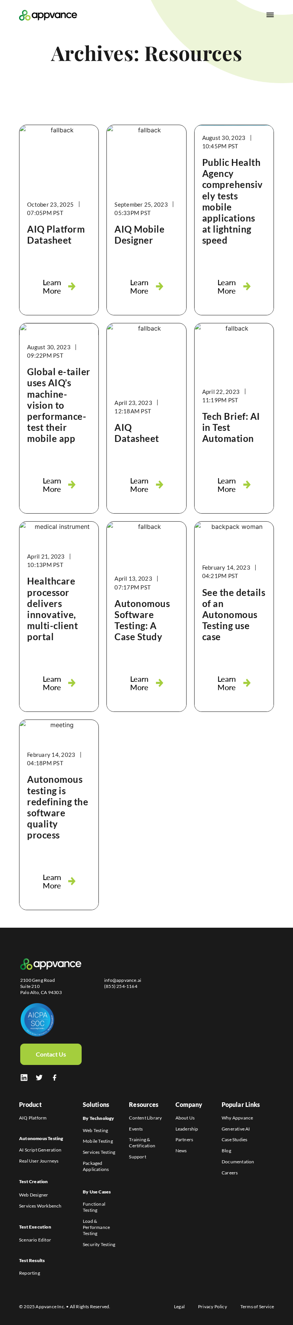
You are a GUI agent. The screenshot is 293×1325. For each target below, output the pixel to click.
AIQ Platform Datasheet (56, 234)
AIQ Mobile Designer (139, 234)
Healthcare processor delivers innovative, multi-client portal (52, 608)
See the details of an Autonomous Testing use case (234, 614)
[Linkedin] (24, 1077)
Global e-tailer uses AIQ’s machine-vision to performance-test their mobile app (58, 404)
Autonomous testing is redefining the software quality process (57, 807)
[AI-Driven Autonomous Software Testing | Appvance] (39, 1077)
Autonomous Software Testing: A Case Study (142, 620)
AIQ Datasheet (136, 433)
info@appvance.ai (122, 980)
